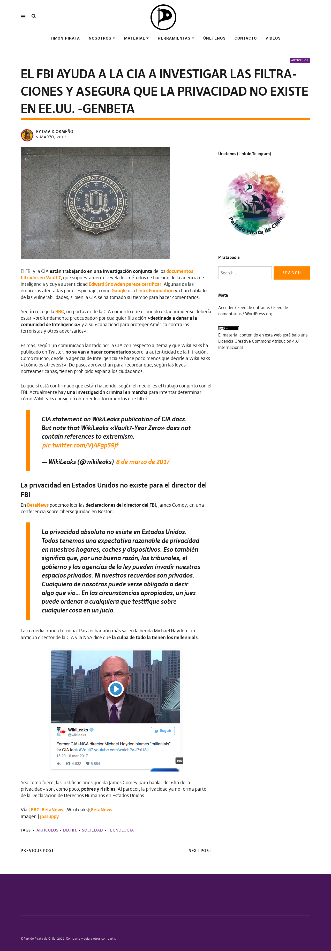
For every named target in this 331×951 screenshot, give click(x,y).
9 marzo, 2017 (51, 136)
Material (134, 38)
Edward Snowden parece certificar (125, 284)
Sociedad (92, 830)
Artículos (300, 60)
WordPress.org (258, 313)
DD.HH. (70, 830)
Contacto (246, 38)
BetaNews (38, 505)
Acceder (226, 307)
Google (119, 291)
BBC (59, 311)
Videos (273, 38)
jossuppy (49, 816)
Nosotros (100, 38)
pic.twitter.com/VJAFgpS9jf (80, 445)
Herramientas (174, 38)
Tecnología (121, 830)
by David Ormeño (54, 131)
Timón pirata (65, 38)
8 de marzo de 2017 (142, 462)
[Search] (34, 16)
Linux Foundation (155, 291)
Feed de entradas (253, 307)
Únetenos (214, 38)
